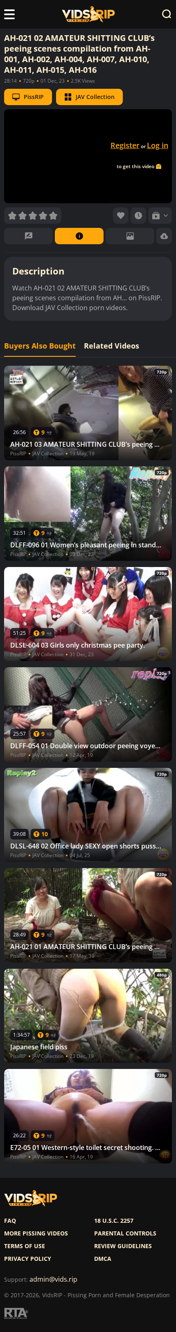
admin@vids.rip (53, 1279)
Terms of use (24, 1246)
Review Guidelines (123, 1246)
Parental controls (125, 1233)
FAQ (10, 1220)
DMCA (102, 1258)
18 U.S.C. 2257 (113, 1220)
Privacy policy (27, 1258)
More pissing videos (36, 1233)
